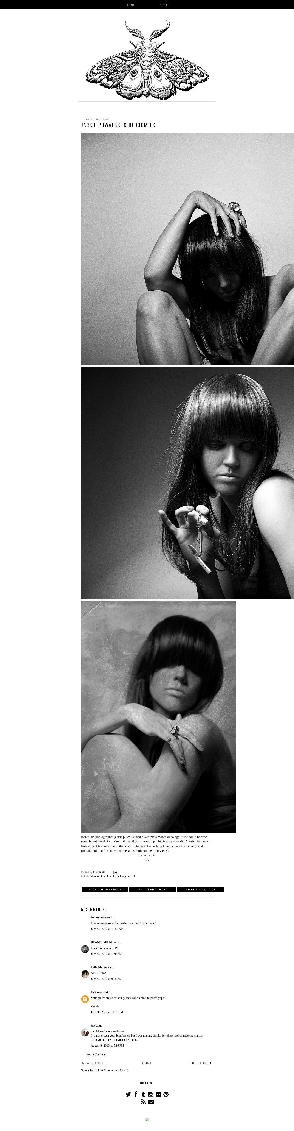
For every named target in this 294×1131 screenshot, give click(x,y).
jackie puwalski (124, 837)
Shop (164, 4)
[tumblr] (143, 1095)
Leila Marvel (99, 967)
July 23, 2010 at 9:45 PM (106, 978)
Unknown (97, 992)
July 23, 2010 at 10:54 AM (107, 928)
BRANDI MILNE (102, 942)
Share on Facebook (105, 889)
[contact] (150, 1102)
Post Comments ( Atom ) (113, 1070)
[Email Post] (115, 872)
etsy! (165, 850)
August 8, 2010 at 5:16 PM (107, 1045)
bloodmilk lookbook (102, 876)
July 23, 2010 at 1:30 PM (106, 953)
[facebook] (136, 1095)
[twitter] (128, 1095)
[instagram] (151, 1095)
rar (93, 1025)
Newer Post (93, 1063)
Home (130, 4)
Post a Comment (97, 1054)
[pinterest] (165, 1095)
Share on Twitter (200, 889)
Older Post (201, 1063)
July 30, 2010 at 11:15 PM (107, 1012)
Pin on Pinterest (152, 889)
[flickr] (158, 1095)
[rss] (143, 1102)
